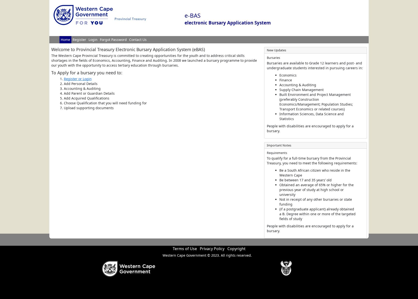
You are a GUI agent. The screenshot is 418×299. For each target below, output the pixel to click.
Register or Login (78, 79)
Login (93, 39)
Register (79, 39)
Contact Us (138, 39)
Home (65, 39)
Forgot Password (113, 39)
